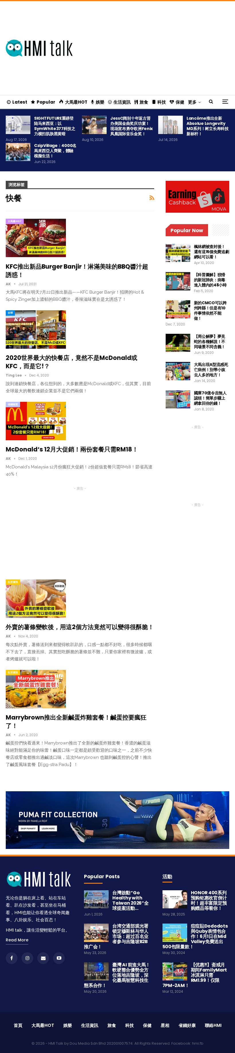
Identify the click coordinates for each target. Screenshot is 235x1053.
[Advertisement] (159, 47)
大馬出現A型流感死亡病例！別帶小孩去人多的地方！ (211, 370)
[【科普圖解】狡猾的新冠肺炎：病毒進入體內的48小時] (178, 281)
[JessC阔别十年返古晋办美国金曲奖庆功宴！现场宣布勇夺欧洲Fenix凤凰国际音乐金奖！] (94, 125)
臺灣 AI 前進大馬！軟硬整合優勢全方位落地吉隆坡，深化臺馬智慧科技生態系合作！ (117, 975)
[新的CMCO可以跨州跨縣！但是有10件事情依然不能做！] (178, 309)
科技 (161, 102)
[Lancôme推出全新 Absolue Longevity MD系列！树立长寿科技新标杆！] (170, 125)
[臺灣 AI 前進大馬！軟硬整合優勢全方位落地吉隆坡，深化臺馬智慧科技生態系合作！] (96, 971)
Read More (17, 940)
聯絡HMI (213, 1025)
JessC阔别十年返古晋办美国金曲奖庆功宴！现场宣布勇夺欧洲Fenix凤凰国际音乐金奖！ (131, 126)
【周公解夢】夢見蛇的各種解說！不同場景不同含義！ (210, 341)
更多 (192, 102)
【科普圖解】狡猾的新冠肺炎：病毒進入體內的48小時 (210, 280)
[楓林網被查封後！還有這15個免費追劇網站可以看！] (178, 253)
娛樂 (100, 102)
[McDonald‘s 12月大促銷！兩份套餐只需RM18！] (36, 421)
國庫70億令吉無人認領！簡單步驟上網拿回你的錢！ (210, 398)
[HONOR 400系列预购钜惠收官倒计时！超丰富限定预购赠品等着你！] (174, 899)
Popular (46, 102)
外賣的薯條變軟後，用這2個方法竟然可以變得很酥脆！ (80, 627)
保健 (180, 102)
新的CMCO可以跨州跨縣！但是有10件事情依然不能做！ (210, 310)
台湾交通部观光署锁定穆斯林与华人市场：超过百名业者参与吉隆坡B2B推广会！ (116, 936)
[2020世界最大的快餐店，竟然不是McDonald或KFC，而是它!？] (36, 329)
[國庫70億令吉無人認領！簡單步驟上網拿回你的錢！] (178, 399)
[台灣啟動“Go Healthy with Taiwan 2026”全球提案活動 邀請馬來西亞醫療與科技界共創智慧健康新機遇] (96, 899)
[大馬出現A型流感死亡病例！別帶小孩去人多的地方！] (178, 371)
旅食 (144, 102)
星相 (165, 1025)
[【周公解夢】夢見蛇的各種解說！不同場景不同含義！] (178, 343)
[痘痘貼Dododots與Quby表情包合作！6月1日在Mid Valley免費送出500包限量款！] (174, 933)
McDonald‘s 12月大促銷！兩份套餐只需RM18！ (72, 449)
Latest (19, 102)
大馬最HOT (76, 102)
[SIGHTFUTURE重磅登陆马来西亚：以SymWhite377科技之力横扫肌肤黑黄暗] (18, 125)
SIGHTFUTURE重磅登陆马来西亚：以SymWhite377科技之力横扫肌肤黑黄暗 (54, 126)
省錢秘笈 (13, 404)
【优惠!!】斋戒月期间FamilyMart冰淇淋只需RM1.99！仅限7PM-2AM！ (194, 975)
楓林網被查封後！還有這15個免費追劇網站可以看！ (211, 252)
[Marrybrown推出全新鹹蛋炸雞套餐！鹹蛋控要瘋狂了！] (36, 689)
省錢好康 (187, 1025)
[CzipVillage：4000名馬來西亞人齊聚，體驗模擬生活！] (18, 152)
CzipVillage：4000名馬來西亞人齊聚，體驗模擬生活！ (55, 151)
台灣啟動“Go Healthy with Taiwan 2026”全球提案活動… (130, 900)
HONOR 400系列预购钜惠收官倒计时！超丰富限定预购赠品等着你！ (209, 900)
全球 (10, 313)
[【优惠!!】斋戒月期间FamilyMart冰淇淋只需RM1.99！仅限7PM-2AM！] (174, 971)
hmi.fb (197, 1043)
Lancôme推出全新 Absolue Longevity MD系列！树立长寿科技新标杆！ (208, 126)
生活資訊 (122, 102)
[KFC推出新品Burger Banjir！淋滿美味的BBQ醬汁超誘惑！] (36, 238)
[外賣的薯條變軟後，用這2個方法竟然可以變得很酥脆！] (36, 598)
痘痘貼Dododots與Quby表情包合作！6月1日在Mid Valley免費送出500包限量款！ (195, 936)
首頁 (18, 1025)
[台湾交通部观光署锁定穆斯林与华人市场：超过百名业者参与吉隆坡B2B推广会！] (96, 933)
